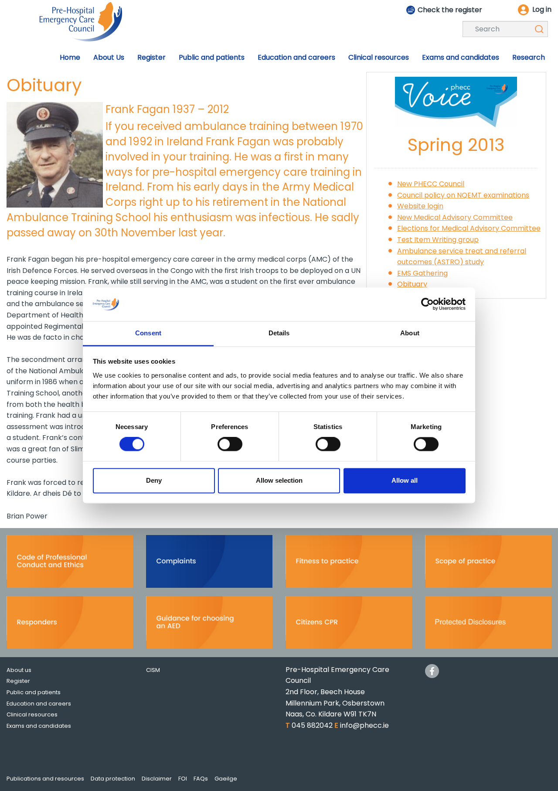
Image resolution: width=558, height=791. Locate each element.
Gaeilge (225, 778)
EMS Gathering (422, 273)
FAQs (201, 778)
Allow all (404, 480)
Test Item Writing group (438, 240)
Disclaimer (157, 778)
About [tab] (409, 333)
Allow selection (279, 480)
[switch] (230, 444)
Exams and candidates (39, 726)
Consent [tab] (148, 333)
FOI (182, 778)
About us (19, 670)
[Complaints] (209, 564)
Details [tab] (279, 333)
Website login (420, 206)
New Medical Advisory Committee (455, 217)
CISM (153, 670)
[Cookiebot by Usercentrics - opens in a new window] (427, 304)
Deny (154, 480)
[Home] (81, 21)
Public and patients (34, 692)
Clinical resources (32, 714)
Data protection (113, 778)
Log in (541, 9)
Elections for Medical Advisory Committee (469, 228)
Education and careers (39, 703)
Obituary (412, 284)
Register (18, 681)
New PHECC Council (430, 184)
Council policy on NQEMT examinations (463, 195)
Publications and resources (45, 778)
